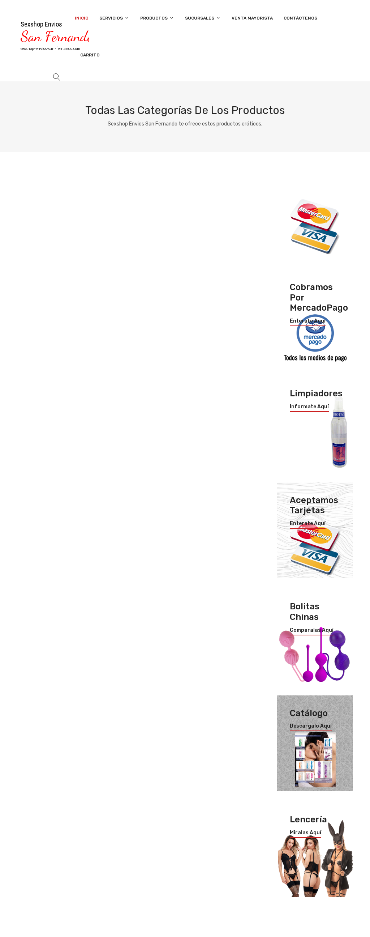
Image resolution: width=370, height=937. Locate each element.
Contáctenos (300, 18)
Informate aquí (309, 406)
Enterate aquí (308, 321)
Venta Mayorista (252, 18)
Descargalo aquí (311, 726)
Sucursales (200, 18)
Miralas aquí (305, 832)
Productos (154, 18)
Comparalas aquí (312, 630)
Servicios (111, 18)
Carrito (90, 55)
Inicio (82, 18)
